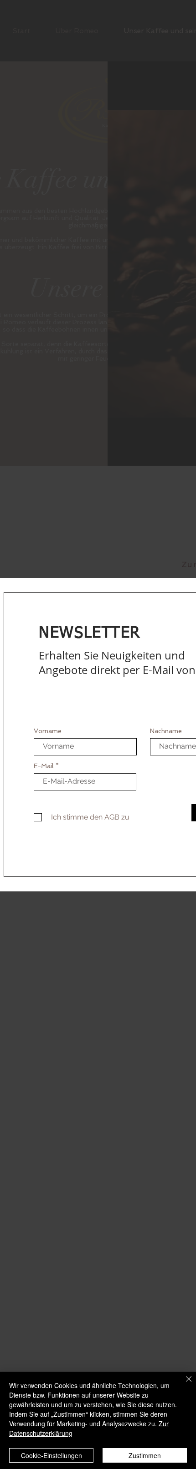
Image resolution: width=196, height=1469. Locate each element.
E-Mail (43, 766)
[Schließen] (183, 1384)
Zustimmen (145, 1455)
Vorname (48, 731)
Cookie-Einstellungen (51, 1455)
